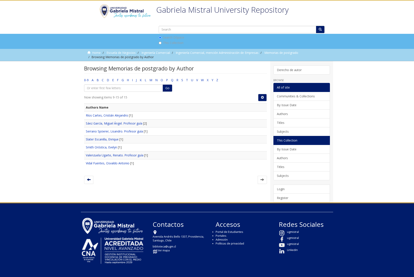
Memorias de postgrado (281, 53)
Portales (221, 236)
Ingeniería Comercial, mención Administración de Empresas (217, 53)
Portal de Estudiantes (229, 232)
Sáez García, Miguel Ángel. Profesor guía (114, 123)
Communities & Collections (296, 96)
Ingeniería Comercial (155, 53)
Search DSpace (173, 37)
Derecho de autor (289, 70)
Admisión (222, 239)
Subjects (283, 131)
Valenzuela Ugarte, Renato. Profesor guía (114, 155)
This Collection (173, 43)
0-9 (86, 80)
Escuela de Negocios (121, 53)
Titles (280, 123)
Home (96, 53)
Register (282, 198)
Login (281, 189)
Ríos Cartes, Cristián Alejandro (107, 115)
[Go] (320, 29)
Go (167, 88)
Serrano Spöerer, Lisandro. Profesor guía (114, 131)
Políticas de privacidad (230, 243)
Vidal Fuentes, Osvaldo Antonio (107, 163)
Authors (282, 114)
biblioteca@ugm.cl (164, 246)
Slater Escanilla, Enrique (102, 139)
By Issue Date (286, 105)
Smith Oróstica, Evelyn (101, 147)
